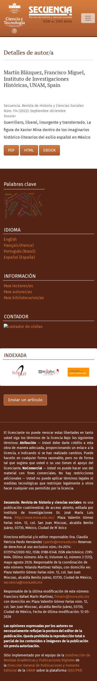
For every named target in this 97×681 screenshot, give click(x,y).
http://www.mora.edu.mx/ (35, 518)
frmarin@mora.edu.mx (71, 597)
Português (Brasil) (19, 251)
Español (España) (19, 257)
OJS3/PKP (74, 670)
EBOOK (49, 150)
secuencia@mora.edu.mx (23, 582)
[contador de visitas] (23, 326)
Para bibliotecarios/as (24, 297)
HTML (29, 150)
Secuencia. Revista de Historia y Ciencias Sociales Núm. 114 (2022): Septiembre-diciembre (44, 108)
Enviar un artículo (25, 399)
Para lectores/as (18, 285)
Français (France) (19, 245)
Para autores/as (18, 291)
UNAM (30, 670)
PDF (11, 150)
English (10, 239)
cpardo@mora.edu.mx (60, 542)
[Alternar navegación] (88, 18)
